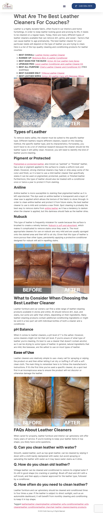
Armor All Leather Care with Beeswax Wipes (63, 76)
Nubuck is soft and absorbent (63, 225)
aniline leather (51, 208)
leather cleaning (35, 504)
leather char (44, 507)
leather (25, 504)
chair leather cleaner (59, 507)
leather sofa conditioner (66, 504)
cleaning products (77, 507)
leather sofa (49, 504)
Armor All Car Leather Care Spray (63, 61)
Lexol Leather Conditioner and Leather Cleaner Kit (59, 64)
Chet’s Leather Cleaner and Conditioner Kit (60, 67)
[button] (64, 6)
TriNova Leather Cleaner (53, 73)
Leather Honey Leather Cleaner (50, 55)
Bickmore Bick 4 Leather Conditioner (49, 58)
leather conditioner (30, 507)
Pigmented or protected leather (29, 164)
